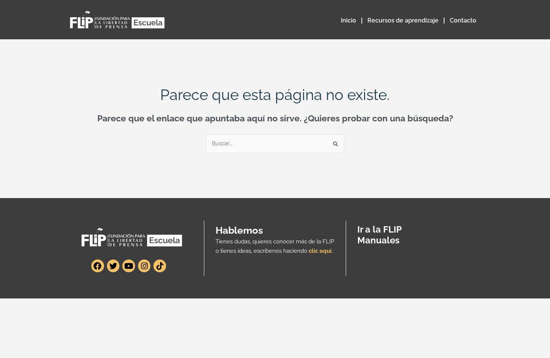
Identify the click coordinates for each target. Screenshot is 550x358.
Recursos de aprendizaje (403, 20)
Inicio (348, 20)
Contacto (463, 20)
